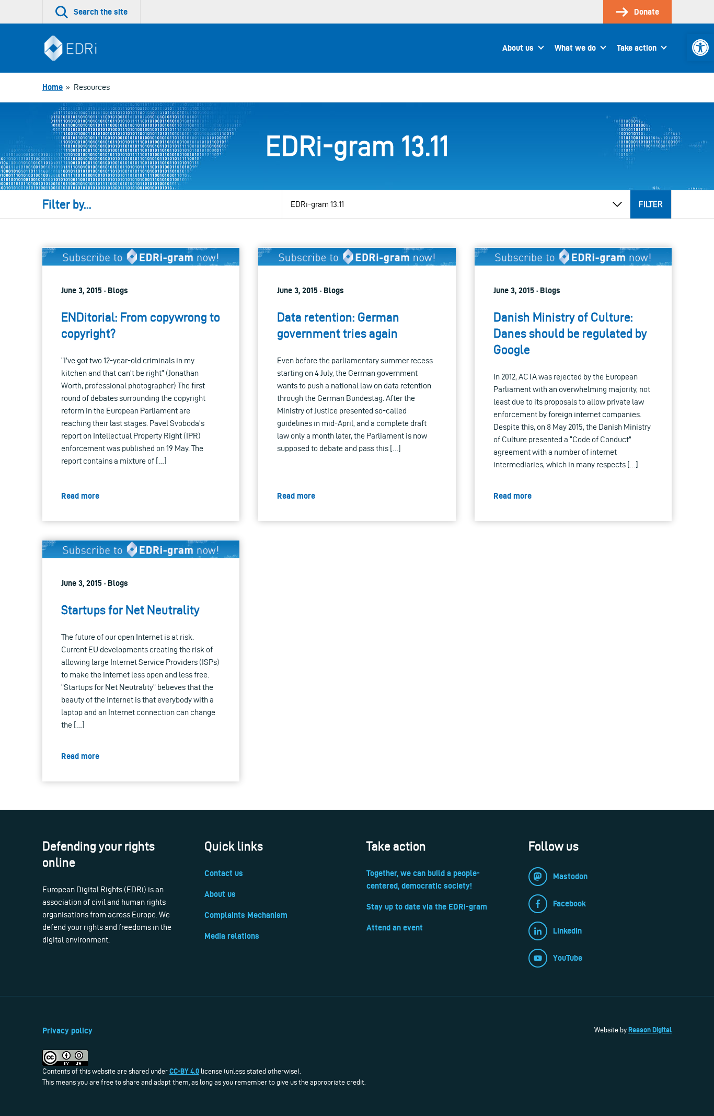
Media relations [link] (231, 935)
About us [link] (518, 47)
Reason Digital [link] (650, 1030)
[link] (700, 47)
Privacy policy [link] (67, 1030)
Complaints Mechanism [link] (245, 915)
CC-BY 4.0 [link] (184, 1071)
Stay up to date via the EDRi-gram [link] (426, 906)
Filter (651, 204)
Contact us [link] (223, 873)
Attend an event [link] (394, 927)
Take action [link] (637, 47)
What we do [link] (575, 47)
